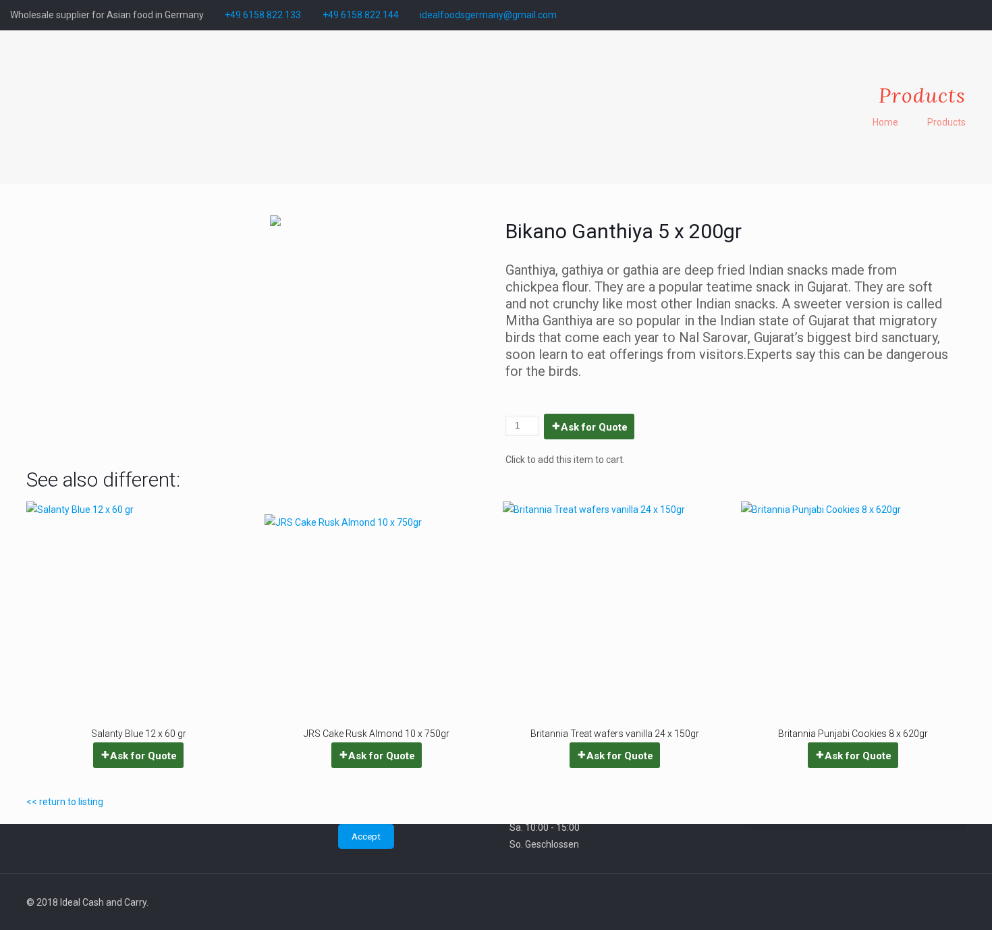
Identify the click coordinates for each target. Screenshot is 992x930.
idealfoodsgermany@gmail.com (488, 14)
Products (946, 122)
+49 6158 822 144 (361, 14)
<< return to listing (64, 801)
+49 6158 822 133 (263, 14)
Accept (366, 836)
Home (885, 122)
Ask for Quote (594, 427)
